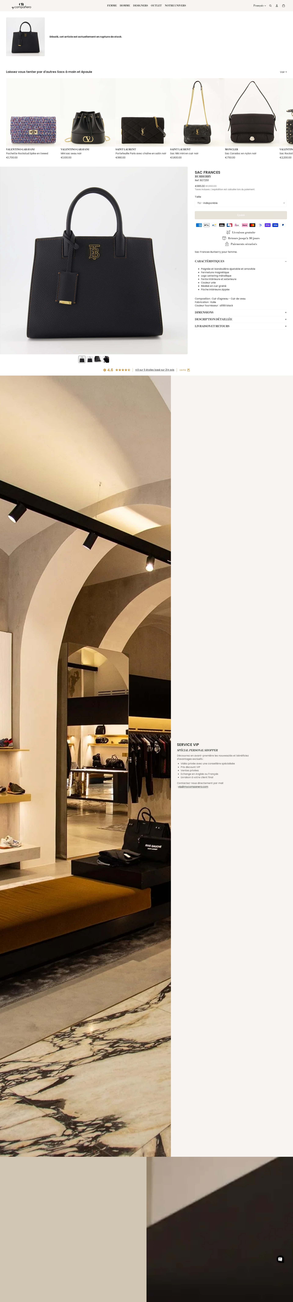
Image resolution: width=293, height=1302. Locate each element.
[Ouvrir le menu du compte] (276, 5)
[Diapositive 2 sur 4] (90, 359)
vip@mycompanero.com (193, 786)
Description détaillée (213, 319)
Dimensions (204, 312)
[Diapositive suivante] (284, 118)
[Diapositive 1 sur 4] (82, 359)
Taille (198, 196)
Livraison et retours (212, 326)
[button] (280, 1259)
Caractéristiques (209, 261)
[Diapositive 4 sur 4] (105, 359)
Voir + (283, 72)
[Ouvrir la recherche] (270, 5)
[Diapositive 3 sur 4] (97, 359)
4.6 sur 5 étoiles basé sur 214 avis (154, 370)
